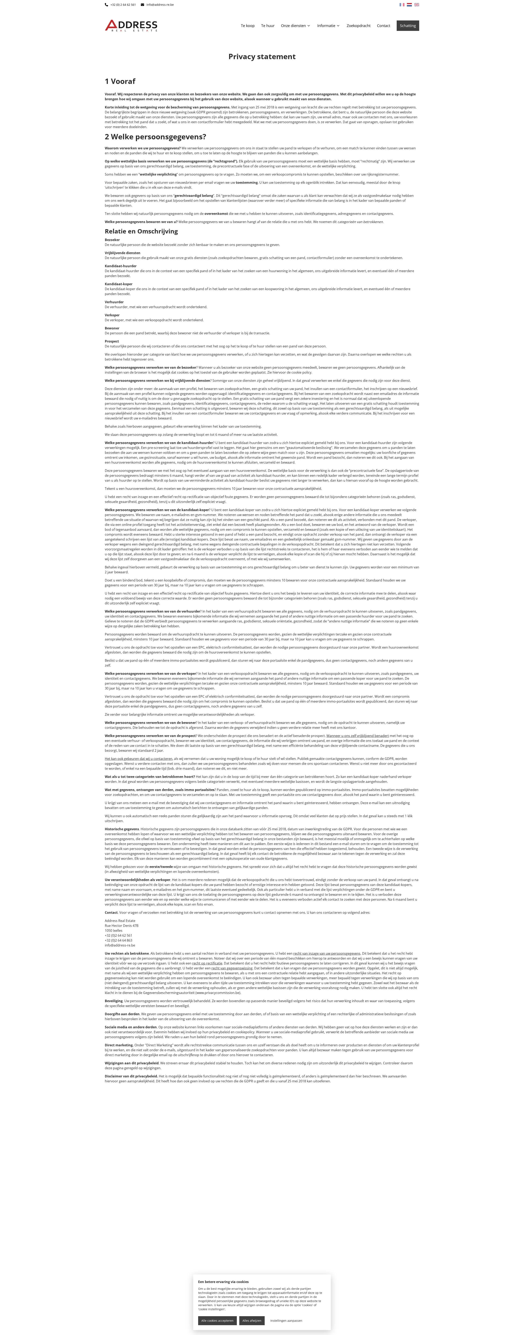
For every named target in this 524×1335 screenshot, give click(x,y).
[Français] (402, 4)
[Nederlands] (409, 4)
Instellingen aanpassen (286, 1321)
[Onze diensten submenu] (309, 25)
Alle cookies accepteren (217, 1321)
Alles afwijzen (252, 1321)
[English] (416, 4)
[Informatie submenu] (338, 25)
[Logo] (131, 25)
